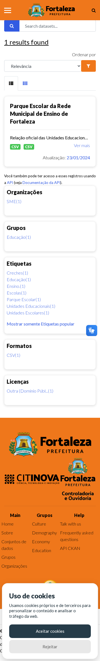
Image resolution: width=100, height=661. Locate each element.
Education (41, 550)
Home (7, 523)
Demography (44, 532)
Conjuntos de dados (13, 545)
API (10, 182)
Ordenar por (84, 54)
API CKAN (70, 548)
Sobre (7, 532)
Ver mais (82, 145)
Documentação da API (41, 182)
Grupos (8, 557)
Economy (41, 541)
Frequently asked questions (76, 536)
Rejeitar (50, 646)
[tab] (11, 83)
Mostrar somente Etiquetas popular (40, 323)
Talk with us (70, 523)
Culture (39, 523)
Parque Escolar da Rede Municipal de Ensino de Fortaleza (40, 114)
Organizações (14, 565)
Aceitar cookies (50, 631)
